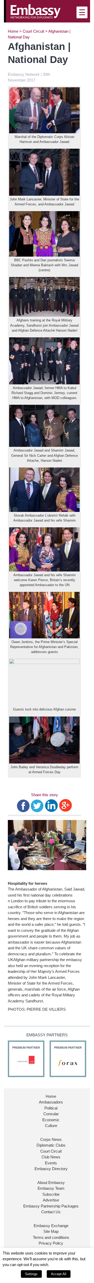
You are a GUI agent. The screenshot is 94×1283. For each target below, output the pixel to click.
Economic (51, 1120)
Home (13, 31)
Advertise (51, 1200)
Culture (51, 1125)
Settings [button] (31, 1274)
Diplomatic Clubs (51, 1145)
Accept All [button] (58, 1274)
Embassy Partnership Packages (51, 1206)
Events (51, 1163)
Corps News (51, 1139)
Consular (51, 1114)
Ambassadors (51, 1102)
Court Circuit (33, 31)
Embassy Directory (51, 1168)
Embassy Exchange (51, 1225)
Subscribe (51, 1194)
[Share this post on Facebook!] (23, 805)
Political (50, 1108)
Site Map (50, 1231)
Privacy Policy (51, 1243)
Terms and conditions (51, 1237)
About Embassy (51, 1182)
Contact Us (51, 1212)
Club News (51, 1157)
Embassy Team (51, 1188)
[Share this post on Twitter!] (37, 805)
